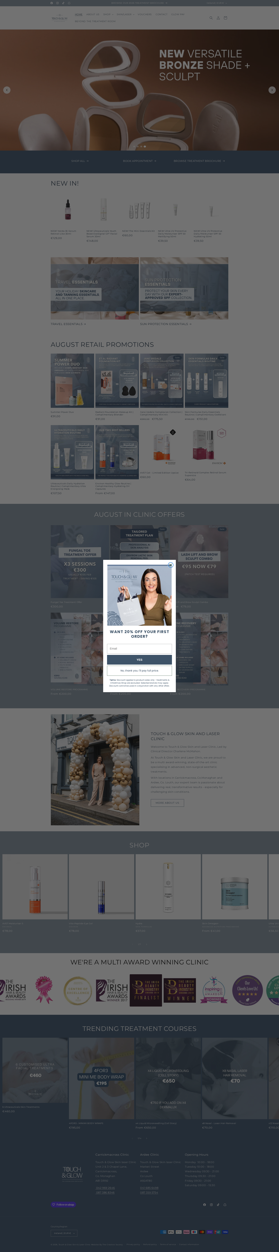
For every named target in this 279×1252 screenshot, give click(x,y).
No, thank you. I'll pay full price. (139, 670)
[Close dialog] (170, 565)
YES (139, 659)
